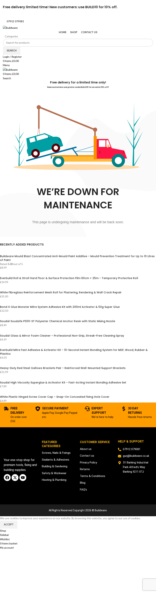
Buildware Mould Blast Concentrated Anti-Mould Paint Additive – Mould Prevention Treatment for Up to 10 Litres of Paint (77, 258)
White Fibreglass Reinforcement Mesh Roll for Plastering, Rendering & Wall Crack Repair (61, 292)
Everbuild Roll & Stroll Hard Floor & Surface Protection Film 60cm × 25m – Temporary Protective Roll (69, 278)
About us (86, 449)
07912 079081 (15, 21)
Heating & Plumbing (54, 480)
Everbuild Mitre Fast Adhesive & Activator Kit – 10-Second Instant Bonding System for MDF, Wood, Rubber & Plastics (74, 352)
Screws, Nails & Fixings (56, 453)
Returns (85, 469)
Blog (82, 482)
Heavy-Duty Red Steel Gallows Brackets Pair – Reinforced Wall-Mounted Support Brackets (63, 368)
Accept (9, 524)
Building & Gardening (54, 466)
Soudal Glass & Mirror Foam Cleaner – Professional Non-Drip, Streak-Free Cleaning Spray (62, 336)
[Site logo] (10, 27)
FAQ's (83, 489)
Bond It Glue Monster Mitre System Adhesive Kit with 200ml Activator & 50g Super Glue (60, 307)
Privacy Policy (88, 462)
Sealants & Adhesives (55, 459)
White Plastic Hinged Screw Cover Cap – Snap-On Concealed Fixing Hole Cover (54, 397)
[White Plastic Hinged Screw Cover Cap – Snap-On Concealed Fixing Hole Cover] (48, 393)
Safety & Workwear (54, 473)
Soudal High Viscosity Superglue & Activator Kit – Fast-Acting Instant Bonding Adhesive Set (63, 382)
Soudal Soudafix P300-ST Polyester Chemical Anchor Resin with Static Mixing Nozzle (57, 321)
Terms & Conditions (92, 476)
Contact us (87, 455)
